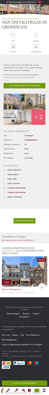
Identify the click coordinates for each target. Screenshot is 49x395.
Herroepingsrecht (9, 339)
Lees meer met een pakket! (24, 85)
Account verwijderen (34, 356)
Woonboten (24, 316)
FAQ (29, 393)
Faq (22, 335)
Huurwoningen (13, 313)
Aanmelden (8, 393)
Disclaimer (5, 356)
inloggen (16, 393)
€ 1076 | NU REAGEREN (24, 383)
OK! (40, 2)
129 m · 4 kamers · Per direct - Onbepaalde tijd (18, 292)
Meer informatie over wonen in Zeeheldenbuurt (18, 240)
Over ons (6, 335)
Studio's (36, 313)
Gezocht (24, 393)
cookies (18, 2)
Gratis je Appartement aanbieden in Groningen (22, 344)
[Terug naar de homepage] (2, 391)
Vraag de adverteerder (17, 188)
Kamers (26, 313)
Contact (15, 335)
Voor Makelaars (33, 335)
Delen (41, 260)
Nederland (5, 354)
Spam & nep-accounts (18, 356)
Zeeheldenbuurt (30, 140)
